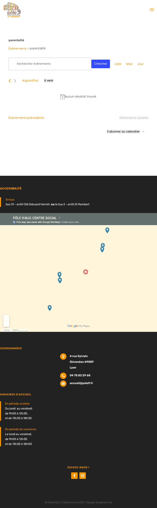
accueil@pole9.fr (81, 383)
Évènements (18, 48)
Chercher (100, 64)
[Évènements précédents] (10, 81)
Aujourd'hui (30, 80)
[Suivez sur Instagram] (82, 475)
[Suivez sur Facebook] (74, 475)
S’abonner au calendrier (123, 132)
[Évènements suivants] (15, 81)
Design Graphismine (99, 502)
